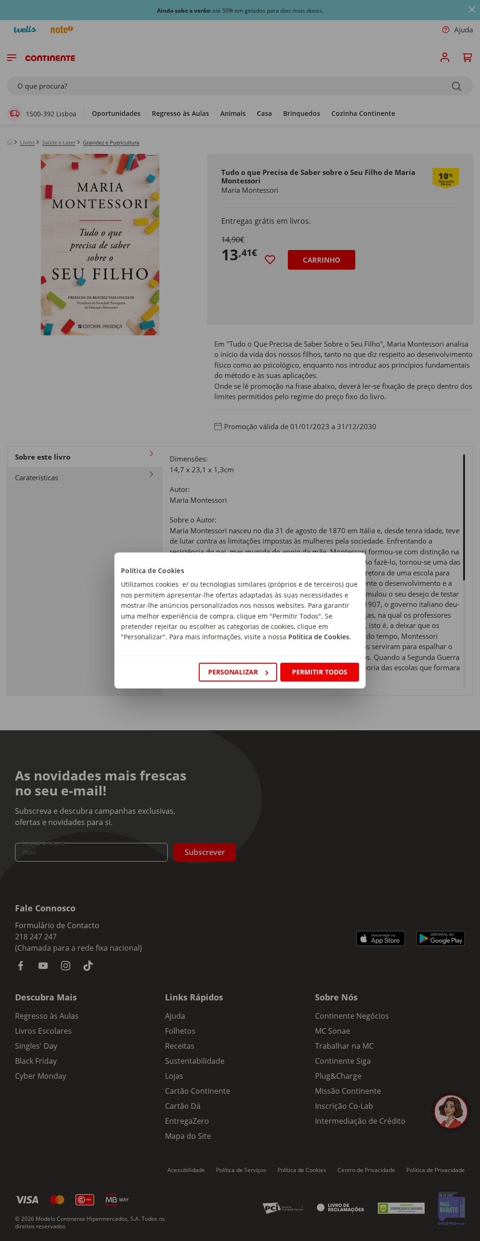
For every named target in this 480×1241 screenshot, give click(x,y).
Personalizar (233, 671)
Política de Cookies (318, 636)
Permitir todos (319, 671)
